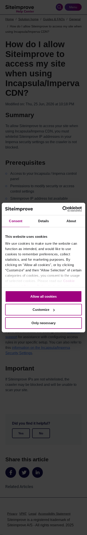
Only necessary (43, 323)
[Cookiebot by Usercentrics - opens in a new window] (62, 209)
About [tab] (71, 221)
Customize (41, 309)
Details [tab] (43, 221)
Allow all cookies (43, 296)
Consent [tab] (15, 221)
